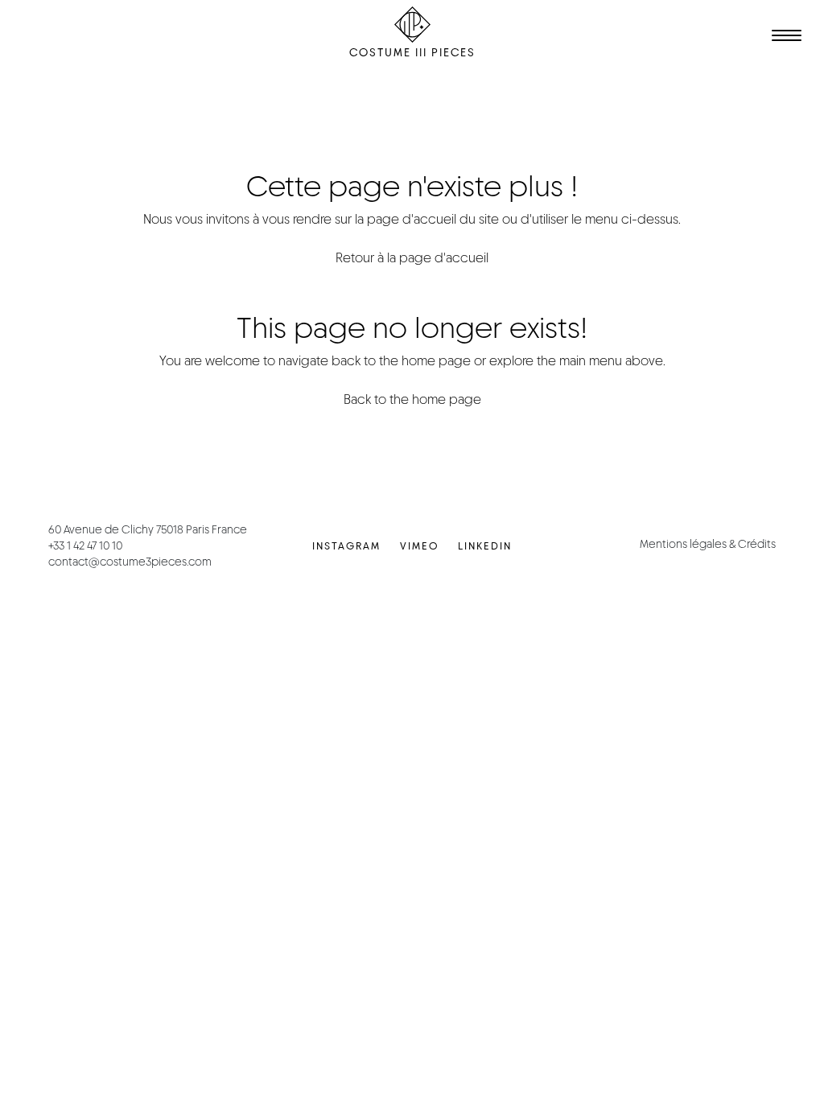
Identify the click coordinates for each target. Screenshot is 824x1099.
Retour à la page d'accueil (412, 257)
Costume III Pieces (412, 52)
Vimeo (419, 546)
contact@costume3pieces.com (130, 561)
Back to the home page (412, 399)
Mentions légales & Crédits (708, 544)
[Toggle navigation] (784, 38)
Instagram (346, 546)
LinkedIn (485, 546)
